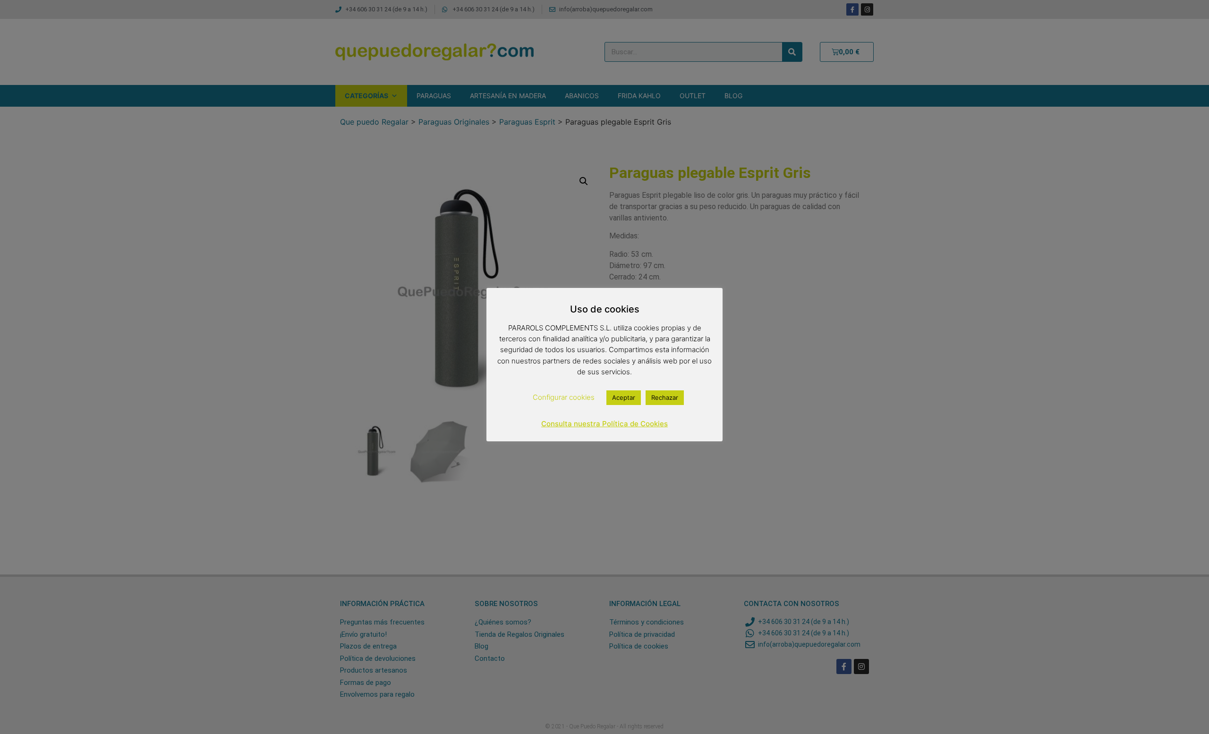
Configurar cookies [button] (564, 397)
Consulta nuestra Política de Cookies (604, 423)
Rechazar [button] (664, 397)
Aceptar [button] (623, 397)
